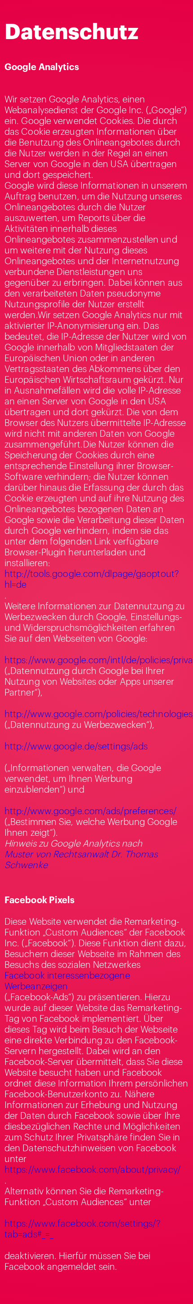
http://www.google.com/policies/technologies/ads (96, 714)
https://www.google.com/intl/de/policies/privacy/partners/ (96, 660)
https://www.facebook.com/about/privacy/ (92, 1170)
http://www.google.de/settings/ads (76, 746)
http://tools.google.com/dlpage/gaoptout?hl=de (91, 580)
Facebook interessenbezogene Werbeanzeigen (67, 981)
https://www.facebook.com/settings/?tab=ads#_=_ (82, 1229)
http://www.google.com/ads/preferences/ (90, 811)
